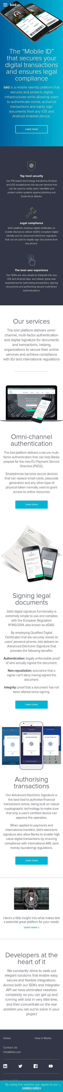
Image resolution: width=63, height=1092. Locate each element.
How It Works (43, 1038)
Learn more (31, 129)
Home (7, 1038)
